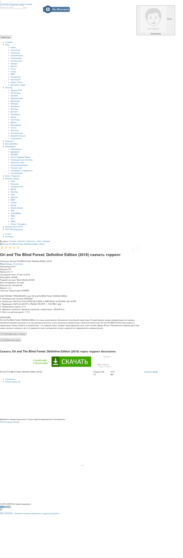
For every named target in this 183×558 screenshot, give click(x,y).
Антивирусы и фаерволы (22, 170)
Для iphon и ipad (18, 84)
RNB (13, 199)
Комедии (14, 103)
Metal (13, 221)
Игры (7, 44)
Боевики (14, 95)
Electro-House (17, 208)
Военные (15, 130)
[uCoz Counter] (6, 509)
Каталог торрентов (26, 241)
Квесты (14, 66)
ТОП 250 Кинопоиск (14, 229)
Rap (12, 210)
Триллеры (15, 119)
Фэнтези (14, 109)
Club (13, 194)
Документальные (18, 135)
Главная (9, 42)
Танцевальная (17, 186)
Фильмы (9, 87)
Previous (133, 250)
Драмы (14, 122)
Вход (16, 422)
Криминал (15, 106)
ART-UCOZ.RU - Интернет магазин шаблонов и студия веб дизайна (29, 513)
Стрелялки (15, 50)
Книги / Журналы (12, 175)
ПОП (13, 181)
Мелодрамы (16, 125)
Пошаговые (16, 76)
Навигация (5, 37)
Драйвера (15, 151)
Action (13, 47)
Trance (14, 202)
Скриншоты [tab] (10, 379)
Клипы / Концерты (19, 224)
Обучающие (16, 149)
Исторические (17, 133)
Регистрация (6, 422)
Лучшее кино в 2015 (14, 226)
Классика (15, 183)
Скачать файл (151, 371)
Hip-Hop (14, 191)
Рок (12, 218)
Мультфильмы (11, 143)
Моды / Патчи (17, 82)
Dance (13, 189)
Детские (14, 111)
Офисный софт (17, 162)
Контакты (9, 236)
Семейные (15, 114)
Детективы (15, 101)
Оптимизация (17, 173)
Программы (10, 146)
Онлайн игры (16, 60)
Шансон (14, 197)
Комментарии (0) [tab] (12, 381)
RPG (13, 74)
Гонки (13, 68)
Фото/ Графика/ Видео (20, 157)
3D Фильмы (16, 92)
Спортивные (16, 138)
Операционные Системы (22, 159)
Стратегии (15, 52)
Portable (14, 154)
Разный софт (16, 167)
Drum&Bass (16, 213)
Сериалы (9, 141)
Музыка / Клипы (12, 178)
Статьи (8, 233)
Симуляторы (16, 58)
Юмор (13, 117)
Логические (16, 79)
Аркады (14, 63)
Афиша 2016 (16, 90)
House (13, 205)
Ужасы (13, 127)
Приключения (17, 55)
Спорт (13, 71)
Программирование (19, 165)
